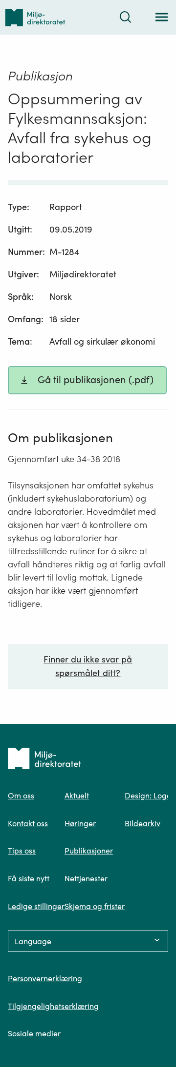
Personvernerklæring (45, 978)
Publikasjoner (89, 850)
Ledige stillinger (36, 906)
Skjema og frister (95, 906)
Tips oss (22, 850)
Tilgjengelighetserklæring (53, 1006)
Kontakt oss (28, 823)
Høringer (80, 823)
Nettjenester (86, 878)
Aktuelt (77, 795)
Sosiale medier (34, 1033)
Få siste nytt (28, 878)
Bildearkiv (142, 823)
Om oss (21, 795)
